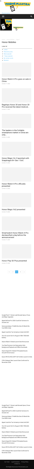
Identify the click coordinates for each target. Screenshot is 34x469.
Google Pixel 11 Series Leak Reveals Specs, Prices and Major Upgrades (16, 316)
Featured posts (8, 51)
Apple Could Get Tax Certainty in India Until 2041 (15, 332)
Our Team (7, 462)
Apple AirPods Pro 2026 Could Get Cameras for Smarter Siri (15, 321)
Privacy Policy (24, 462)
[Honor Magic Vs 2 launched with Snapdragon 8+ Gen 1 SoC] (17, 149)
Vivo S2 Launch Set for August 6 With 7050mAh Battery (15, 336)
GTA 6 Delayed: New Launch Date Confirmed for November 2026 (15, 361)
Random (6, 60)
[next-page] (24, 271)
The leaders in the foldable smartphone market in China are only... (15, 132)
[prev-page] (9, 271)
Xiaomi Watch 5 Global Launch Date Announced (15, 341)
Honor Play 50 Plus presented (14, 261)
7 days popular (8, 56)
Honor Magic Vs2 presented (13, 209)
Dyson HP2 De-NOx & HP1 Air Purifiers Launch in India (17, 357)
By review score (8, 58)
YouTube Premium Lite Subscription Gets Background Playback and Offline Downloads (14, 346)
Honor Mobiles (10, 39)
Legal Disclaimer (15, 462)
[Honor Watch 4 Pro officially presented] (17, 174)
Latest (5, 49)
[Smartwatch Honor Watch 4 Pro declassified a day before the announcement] (17, 223)
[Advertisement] (17, 294)
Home (3, 39)
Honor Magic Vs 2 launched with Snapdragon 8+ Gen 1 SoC (15, 159)
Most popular (8, 54)
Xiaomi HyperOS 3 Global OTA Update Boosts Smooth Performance (14, 351)
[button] (3, 16)
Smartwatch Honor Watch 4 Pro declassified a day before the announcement (15, 235)
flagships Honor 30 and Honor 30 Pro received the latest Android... (15, 106)
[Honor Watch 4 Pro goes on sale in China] (17, 70)
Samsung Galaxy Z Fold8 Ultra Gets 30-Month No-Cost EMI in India (16, 327)
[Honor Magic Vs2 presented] (17, 200)
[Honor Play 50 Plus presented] (17, 251)
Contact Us (17, 463)
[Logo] (6, 30)
